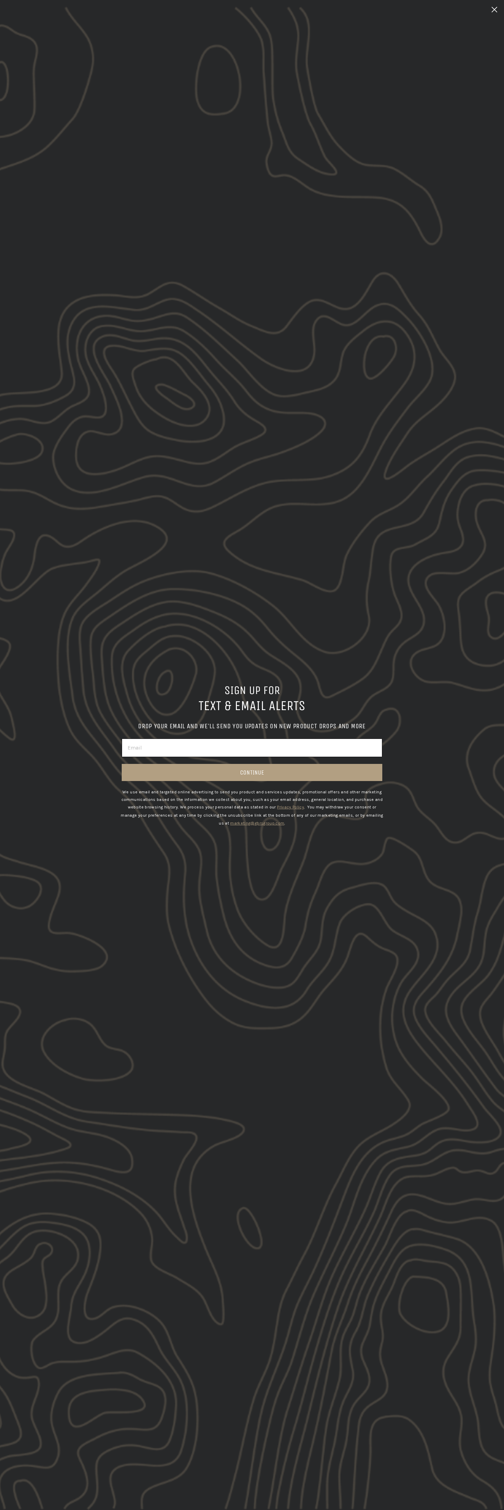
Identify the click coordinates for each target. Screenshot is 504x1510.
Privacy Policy (290, 807)
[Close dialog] (494, 9)
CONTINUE (252, 772)
